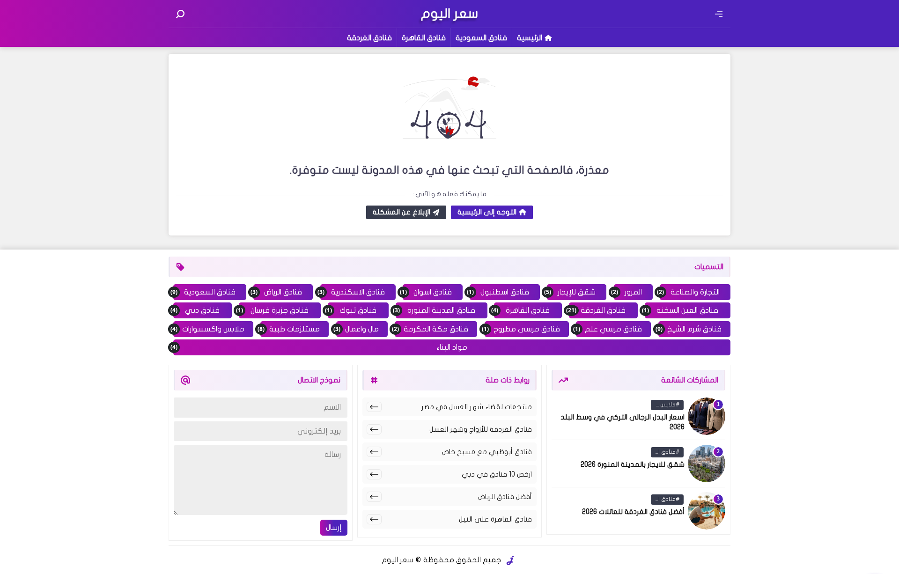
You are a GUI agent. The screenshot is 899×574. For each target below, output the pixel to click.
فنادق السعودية (481, 38)
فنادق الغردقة (369, 38)
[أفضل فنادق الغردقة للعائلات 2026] (706, 511)
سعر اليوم (397, 560)
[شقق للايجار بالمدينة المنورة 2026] (706, 463)
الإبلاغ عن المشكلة (401, 212)
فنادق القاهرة (424, 38)
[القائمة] (718, 14)
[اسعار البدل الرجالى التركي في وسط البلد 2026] (706, 416)
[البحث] (180, 14)
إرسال (334, 527)
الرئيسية (529, 38)
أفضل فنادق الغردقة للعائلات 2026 (633, 511)
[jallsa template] (510, 560)
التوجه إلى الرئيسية (486, 212)
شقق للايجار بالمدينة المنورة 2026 (633, 464)
